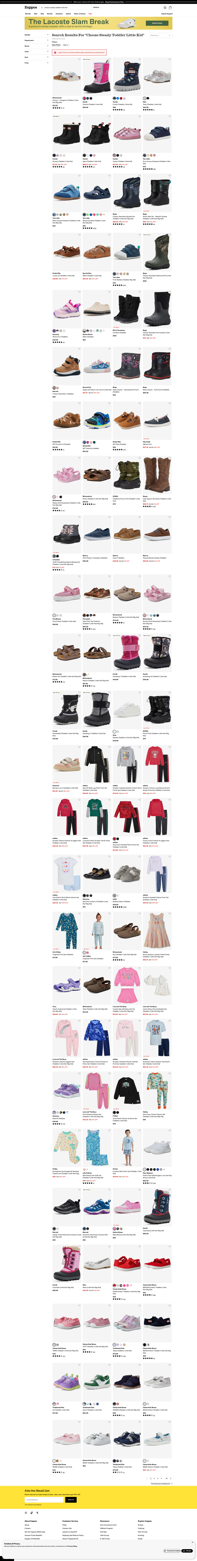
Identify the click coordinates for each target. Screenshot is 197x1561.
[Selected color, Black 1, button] (84, 895)
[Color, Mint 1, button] (57, 1344)
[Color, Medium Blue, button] (91, 155)
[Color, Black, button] (147, 98)
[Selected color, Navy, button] (144, 1344)
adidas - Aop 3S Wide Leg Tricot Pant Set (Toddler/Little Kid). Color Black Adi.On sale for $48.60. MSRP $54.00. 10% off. (97, 769)
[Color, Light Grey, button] (60, 155)
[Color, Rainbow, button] (60, 1461)
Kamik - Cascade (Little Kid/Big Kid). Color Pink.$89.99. (67, 1272)
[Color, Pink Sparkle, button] (147, 1404)
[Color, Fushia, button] (124, 1285)
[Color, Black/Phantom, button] (147, 1169)
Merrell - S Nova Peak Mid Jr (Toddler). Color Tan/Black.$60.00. (67, 372)
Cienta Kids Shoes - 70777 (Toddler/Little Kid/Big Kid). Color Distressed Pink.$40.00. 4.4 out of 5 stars (97, 1332)
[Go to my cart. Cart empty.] (170, 8)
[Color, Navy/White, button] (97, 1404)
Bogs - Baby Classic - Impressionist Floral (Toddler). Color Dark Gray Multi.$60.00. (127, 372)
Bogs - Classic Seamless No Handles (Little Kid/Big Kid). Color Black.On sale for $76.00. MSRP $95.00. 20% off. (157, 316)
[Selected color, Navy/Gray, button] (114, 1461)
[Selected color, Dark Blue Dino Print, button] (114, 98)
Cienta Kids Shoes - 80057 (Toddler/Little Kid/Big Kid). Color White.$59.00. (97, 1447)
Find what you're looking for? (160, 1483)
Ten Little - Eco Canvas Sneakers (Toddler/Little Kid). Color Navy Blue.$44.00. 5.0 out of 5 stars (157, 142)
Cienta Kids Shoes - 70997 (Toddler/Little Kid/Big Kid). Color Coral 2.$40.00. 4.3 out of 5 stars (67, 1332)
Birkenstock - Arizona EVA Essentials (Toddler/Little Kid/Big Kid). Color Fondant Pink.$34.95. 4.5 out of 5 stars (157, 602)
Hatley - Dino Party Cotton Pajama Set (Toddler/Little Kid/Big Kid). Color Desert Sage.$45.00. (157, 1098)
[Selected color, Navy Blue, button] (144, 155)
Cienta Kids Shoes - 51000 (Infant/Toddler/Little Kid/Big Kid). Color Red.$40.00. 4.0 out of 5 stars (127, 1272)
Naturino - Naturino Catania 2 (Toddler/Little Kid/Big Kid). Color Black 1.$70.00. (97, 881)
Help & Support (167, 14)
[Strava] (37, 1512)
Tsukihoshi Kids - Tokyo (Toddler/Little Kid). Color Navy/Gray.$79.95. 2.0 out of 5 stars (127, 1447)
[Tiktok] (31, 1512)
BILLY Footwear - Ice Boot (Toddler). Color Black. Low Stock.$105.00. (127, 316)
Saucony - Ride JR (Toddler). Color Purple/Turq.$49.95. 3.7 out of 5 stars (67, 1098)
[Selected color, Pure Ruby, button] (114, 838)
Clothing (141, 1528)
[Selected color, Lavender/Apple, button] (54, 1404)
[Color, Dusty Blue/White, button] (87, 1404)
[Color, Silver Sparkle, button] (60, 615)
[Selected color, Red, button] (114, 1285)
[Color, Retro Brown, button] (64, 214)
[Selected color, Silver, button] (144, 98)
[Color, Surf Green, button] (151, 615)
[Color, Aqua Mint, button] (97, 214)
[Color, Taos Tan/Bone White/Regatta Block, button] (121, 1228)
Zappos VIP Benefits (32, 1539)
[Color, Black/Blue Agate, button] (154, 1169)
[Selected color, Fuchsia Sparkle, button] (54, 615)
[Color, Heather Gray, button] (127, 273)
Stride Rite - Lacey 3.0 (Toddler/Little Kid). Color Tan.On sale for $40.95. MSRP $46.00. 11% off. (67, 259)
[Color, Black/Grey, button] (60, 330)
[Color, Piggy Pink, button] (154, 155)
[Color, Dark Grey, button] (147, 1344)
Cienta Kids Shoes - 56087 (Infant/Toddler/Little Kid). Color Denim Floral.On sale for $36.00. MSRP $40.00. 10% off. (157, 1447)
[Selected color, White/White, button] (144, 1169)
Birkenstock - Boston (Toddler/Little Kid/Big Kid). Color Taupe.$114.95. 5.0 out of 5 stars (127, 602)
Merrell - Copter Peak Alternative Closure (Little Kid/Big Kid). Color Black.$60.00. (67, 1214)
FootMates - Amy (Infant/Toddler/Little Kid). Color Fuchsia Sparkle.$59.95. (67, 602)
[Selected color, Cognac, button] (84, 615)
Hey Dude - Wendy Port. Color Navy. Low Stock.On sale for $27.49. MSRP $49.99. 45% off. (157, 427)
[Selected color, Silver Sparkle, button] (144, 1404)
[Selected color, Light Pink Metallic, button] (114, 155)
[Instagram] (26, 1512)
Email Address (32, 1500)
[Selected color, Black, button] (54, 155)
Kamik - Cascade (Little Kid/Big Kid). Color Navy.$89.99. (157, 1214)
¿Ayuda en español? (69, 1532)
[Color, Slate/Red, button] (117, 1461)
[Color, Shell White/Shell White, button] (94, 330)
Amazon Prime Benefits (33, 1535)
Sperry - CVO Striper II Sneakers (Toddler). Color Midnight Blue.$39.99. (97, 543)
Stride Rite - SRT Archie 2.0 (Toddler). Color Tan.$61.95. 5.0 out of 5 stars (67, 427)
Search (96, 7)
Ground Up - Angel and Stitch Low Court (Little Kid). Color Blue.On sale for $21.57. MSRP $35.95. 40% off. (97, 372)
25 (166, 1478)
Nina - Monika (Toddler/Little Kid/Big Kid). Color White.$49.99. (127, 716)
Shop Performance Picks (114, 2)
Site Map (103, 1532)
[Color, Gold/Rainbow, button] (64, 330)
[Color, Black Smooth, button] (87, 615)
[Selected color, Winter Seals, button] (84, 952)
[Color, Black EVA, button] (60, 497)
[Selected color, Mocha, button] (84, 674)
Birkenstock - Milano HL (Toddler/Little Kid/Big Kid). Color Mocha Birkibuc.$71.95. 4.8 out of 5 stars (67, 660)
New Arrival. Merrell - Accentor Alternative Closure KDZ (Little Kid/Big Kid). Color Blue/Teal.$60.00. (97, 1214)
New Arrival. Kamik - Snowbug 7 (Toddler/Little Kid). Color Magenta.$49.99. (127, 660)
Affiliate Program (106, 1528)
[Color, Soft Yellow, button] (124, 273)
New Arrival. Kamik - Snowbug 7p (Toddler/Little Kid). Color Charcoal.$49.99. (157, 660)
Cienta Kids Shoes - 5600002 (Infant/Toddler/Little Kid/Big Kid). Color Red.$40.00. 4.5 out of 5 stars (157, 1272)
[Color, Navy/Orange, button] (57, 330)
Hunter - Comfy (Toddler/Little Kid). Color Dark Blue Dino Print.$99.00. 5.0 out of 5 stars (127, 84)
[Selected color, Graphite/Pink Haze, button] (54, 556)
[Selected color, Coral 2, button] (54, 1344)
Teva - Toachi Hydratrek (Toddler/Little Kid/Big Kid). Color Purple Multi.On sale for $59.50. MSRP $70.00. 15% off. (67, 990)
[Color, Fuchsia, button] (127, 1285)
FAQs (64, 1525)
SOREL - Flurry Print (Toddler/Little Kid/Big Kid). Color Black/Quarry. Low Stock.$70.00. (157, 716)
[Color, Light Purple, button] (57, 155)
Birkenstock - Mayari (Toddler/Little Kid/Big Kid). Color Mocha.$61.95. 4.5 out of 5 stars (97, 660)
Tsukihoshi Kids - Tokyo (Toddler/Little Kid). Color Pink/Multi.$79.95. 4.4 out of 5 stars (127, 1332)
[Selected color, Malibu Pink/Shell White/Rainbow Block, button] (114, 1228)
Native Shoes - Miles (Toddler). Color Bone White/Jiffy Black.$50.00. (97, 316)
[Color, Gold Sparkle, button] (57, 615)
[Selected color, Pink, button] (84, 98)
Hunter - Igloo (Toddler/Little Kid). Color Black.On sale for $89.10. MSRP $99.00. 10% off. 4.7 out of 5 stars (97, 142)
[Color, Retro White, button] (67, 214)
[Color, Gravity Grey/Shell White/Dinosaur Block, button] (117, 1228)
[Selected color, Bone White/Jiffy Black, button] (84, 330)
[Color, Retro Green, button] (60, 214)
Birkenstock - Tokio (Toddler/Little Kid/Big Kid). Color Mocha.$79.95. (97, 990)
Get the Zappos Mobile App (35, 1532)
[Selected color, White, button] (114, 731)
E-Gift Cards (105, 1539)
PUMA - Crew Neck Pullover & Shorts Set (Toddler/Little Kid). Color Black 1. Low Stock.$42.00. (127, 1098)
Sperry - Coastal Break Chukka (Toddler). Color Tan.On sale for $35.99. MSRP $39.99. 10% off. (157, 543)
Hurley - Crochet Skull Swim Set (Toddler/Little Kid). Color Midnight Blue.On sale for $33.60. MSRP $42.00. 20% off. (127, 1156)
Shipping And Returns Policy (73, 1535)
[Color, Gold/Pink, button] (121, 1344)
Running (141, 1535)
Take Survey (104, 1535)
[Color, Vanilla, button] (117, 895)
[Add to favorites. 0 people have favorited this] (79, 59)
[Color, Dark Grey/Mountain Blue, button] (57, 556)
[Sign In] (165, 8)
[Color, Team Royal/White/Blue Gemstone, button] (157, 1169)
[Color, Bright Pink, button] (94, 214)
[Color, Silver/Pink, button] (57, 1112)
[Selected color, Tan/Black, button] (54, 387)
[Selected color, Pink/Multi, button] (114, 1344)
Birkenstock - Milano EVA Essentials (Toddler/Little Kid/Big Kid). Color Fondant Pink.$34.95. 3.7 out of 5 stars (67, 484)
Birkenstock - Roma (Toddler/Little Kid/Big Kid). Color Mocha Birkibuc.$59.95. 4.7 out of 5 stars (97, 484)
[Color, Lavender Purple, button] (117, 273)
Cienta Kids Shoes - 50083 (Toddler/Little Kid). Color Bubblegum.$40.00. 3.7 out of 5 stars (67, 1447)
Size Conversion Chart (108, 1525)
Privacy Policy (72, 1546)
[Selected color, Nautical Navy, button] (84, 214)
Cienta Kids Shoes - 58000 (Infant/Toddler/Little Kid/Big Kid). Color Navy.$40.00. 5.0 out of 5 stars (157, 1332)
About (27, 1525)
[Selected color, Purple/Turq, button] (54, 1112)
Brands (140, 1525)
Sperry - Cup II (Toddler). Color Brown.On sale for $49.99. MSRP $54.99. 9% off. (127, 543)
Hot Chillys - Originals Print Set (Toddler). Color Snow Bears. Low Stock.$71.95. (67, 937)
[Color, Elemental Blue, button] (154, 615)
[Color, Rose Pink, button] (121, 273)
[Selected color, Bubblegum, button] (54, 1461)
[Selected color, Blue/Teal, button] (84, 1228)
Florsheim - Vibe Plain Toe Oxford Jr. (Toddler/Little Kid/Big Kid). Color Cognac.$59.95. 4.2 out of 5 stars (97, 602)
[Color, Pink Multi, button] (87, 442)
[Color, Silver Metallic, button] (121, 155)
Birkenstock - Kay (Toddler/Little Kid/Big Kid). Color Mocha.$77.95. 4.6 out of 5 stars (127, 937)
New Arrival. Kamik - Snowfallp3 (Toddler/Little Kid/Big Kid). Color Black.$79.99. (67, 716)
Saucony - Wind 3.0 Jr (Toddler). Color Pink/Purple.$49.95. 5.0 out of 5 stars (67, 316)
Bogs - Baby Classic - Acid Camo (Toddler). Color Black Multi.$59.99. (157, 372)
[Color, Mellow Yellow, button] (151, 155)
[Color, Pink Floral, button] (147, 1461)
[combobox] (65, 8)
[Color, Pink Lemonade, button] (100, 214)
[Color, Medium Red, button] (121, 98)
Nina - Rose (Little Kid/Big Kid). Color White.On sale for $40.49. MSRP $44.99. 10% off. (97, 1272)
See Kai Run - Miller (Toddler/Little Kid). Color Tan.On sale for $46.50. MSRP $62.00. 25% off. (97, 259)
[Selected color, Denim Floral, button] (144, 1461)
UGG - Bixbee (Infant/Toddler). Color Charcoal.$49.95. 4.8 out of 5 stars (127, 881)
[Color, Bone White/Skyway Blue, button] (100, 330)
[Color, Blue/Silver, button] (64, 1112)
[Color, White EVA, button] (57, 497)
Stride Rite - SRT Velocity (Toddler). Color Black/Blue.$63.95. (97, 427)
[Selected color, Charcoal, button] (114, 895)
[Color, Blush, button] (117, 1404)
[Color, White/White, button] (94, 1404)
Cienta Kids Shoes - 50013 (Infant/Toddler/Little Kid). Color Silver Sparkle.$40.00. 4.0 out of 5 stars (157, 1390)
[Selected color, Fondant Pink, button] (54, 497)
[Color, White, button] (117, 838)
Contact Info (67, 1528)
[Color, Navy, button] (121, 1285)
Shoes (140, 1539)
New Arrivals (142, 1532)
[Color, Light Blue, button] (117, 731)
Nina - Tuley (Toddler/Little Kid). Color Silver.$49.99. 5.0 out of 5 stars (157, 84)
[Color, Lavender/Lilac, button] (117, 1344)
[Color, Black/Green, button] (94, 442)
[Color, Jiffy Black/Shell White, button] (87, 330)
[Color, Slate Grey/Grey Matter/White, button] (161, 1169)
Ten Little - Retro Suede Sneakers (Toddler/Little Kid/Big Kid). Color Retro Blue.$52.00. (67, 202)
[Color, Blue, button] (91, 895)
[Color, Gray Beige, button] (147, 155)
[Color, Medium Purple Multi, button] (117, 98)
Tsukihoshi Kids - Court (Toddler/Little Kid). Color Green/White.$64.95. (97, 1390)
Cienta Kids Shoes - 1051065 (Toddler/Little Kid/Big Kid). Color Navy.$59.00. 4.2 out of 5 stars (127, 1390)
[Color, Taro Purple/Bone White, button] (91, 330)
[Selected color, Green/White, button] (84, 1404)
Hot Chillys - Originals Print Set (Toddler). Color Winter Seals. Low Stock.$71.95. (97, 937)
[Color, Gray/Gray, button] (121, 1461)
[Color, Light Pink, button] (94, 155)
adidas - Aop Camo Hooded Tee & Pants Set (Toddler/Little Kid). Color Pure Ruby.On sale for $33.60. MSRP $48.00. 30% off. (127, 824)
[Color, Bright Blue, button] (91, 214)
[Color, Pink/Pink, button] (57, 1404)
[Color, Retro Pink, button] (57, 214)
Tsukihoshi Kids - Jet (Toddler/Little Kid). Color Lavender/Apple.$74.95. (67, 1390)
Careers (28, 1528)
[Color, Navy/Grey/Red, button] (67, 1112)
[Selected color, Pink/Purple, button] (54, 330)
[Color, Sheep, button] (87, 952)
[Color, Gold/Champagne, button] (124, 1344)
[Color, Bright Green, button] (87, 214)
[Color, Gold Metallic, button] (57, 1461)
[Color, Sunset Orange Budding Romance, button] (84, 1169)
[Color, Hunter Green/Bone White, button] (97, 330)
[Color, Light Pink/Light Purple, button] (124, 98)
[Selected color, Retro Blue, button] (54, 214)
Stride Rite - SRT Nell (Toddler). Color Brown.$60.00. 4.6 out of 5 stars (127, 427)
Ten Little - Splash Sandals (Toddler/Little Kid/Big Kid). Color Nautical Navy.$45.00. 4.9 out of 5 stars (97, 202)
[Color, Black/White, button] (151, 1169)
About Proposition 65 (70, 1539)
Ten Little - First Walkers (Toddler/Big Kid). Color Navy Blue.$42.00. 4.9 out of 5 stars (127, 259)
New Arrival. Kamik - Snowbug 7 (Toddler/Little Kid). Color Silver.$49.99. (97, 716)
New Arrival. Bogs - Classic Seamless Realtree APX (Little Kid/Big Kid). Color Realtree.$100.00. (157, 259)
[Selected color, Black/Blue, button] (84, 442)
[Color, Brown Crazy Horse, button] (94, 615)
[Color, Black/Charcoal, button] (91, 98)
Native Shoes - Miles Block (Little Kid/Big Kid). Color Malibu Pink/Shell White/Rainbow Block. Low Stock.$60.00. (127, 1214)
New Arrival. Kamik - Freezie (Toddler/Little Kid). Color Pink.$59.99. (97, 84)
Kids (64, 45)
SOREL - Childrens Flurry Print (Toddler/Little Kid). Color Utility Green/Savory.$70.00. (127, 484)
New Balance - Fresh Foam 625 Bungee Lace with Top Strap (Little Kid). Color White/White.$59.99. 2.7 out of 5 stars (157, 1156)
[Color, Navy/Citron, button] (60, 1112)
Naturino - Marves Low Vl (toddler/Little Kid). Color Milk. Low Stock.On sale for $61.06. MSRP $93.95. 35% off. (67, 769)
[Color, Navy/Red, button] (87, 98)
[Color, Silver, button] (64, 155)
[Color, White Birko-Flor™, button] (87, 674)
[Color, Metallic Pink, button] (91, 442)
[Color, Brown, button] (87, 1228)
